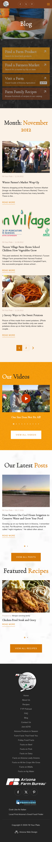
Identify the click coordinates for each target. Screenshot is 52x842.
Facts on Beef (26, 744)
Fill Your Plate (34, 825)
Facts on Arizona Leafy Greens (26, 758)
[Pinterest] (32, 4)
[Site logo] (26, 682)
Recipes (26, 704)
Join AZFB (26, 727)
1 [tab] (13, 423)
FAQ (26, 713)
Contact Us (26, 722)
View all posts (26, 557)
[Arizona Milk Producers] (26, 802)
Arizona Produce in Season (26, 731)
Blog (26, 718)
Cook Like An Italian (17, 809)
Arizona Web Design (28, 832)
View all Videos (26, 435)
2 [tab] (27, 637)
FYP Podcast (26, 709)
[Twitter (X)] (26, 4)
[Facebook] (20, 4)
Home (26, 695)
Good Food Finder (35, 814)
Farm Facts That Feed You (26, 736)
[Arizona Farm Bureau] (26, 781)
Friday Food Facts (26, 740)
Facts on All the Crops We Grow (26, 762)
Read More (8, 202)
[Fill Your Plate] (5, 4)
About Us (26, 700)
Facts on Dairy (26, 753)
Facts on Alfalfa (26, 767)
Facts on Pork (26, 749)
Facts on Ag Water (26, 771)
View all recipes (26, 648)
